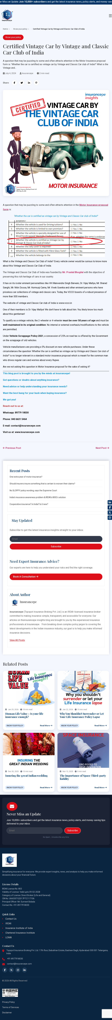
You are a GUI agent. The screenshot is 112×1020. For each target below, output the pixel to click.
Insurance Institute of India (19, 928)
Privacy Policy (8, 1002)
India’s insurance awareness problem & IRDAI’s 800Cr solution (38, 497)
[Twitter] (110, 512)
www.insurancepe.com (27, 432)
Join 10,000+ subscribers (23, 1)
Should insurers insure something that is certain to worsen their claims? (42, 483)
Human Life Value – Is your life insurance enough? (24, 715)
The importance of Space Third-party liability (83, 777)
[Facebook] (110, 507)
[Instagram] (110, 518)
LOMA (8, 937)
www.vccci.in (65, 303)
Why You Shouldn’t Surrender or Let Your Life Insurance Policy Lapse (82, 715)
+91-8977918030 (15, 958)
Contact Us (10, 918)
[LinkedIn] (110, 502)
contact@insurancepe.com (26, 425)
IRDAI (8, 923)
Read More (45, 725)
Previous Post (13, 448)
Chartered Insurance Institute (20, 932)
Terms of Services (10, 1007)
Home (5, 29)
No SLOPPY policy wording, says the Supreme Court (33, 490)
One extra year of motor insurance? (26, 477)
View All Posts (17, 640)
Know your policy (20, 29)
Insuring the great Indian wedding (26, 775)
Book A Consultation (24, 576)
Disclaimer (7, 1012)
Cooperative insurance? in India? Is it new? (29, 504)
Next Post (101, 448)
